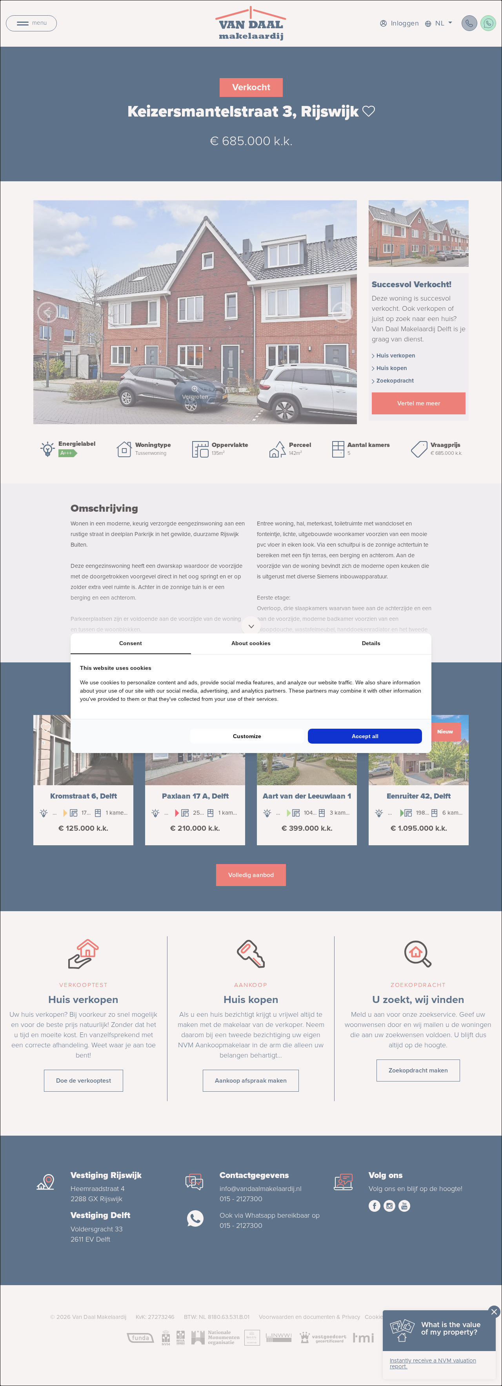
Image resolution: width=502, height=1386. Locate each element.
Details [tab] (371, 643)
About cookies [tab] (251, 643)
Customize (247, 736)
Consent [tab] (130, 643)
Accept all (365, 736)
